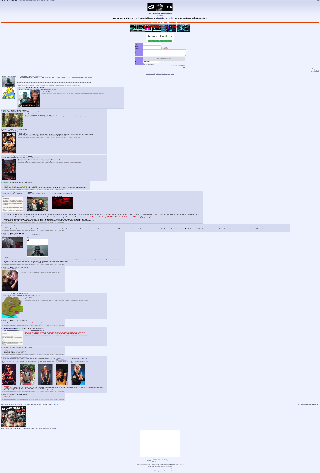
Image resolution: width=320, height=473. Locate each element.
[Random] (178, 22)
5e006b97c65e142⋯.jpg (30, 358)
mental (43, 0)
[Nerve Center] (171, 22)
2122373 (26, 267)
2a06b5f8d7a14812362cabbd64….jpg (43, 236)
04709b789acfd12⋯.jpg (37, 193)
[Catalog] (165, 22)
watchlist (53, 0)
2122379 (25, 320)
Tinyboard (155, 459)
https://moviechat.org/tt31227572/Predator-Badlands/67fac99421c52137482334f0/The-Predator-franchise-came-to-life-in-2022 (55, 332)
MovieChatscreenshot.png (36, 330)
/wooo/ (160, 74)
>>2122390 (73, 77)
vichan (159, 459)
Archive (149, 64)
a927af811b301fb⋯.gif (12, 234)
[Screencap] (19, 404)
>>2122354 (63, 77)
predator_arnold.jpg (34, 111)
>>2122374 (68, 77)
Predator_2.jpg (33, 157)
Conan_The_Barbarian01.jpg (17, 361)
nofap (47, 0)
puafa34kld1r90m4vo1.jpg (35, 361)
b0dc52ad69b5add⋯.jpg (13, 358)
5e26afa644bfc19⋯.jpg (61, 360)
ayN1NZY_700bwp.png (35, 76)
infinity (162, 459)
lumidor (36, 0)
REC (167, 48)
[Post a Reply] (300, 404)
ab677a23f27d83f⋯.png (13, 295)
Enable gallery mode (315, 71)
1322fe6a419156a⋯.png (29, 89)
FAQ (184, 67)
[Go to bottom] (159, 22)
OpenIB (165, 459)
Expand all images (315, 68)
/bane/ (147, 74)
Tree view (317, 70)
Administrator (157, 466)
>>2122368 (30, 225)
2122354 (25, 129)
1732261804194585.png (33, 295)
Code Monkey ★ (162, 462)
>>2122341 (44, 91)
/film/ (150, 74)
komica (32, 0)
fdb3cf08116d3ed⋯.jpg (81, 358)
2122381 (25, 347)
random (23, 0)
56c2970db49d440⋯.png (13, 76)
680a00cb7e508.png (49, 89)
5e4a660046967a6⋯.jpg (49, 358)
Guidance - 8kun (151, 466)
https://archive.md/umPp (88, 217)
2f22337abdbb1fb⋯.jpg (37, 234)
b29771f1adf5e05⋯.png (13, 193)
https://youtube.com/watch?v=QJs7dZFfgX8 (31, 322)
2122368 (25, 233)
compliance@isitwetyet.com (165, 469)
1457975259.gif (14, 236)
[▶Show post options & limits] (178, 65)
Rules (169, 74)
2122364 (25, 192)
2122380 (38, 328)
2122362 (25, 182)
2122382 (25, 357)
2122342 (42, 88)
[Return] (153, 22)
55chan (28, 0)
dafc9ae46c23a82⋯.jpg (12, 131)
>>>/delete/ (172, 470)
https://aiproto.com (163, 18)
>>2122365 (30, 192)
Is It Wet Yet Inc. (160, 471)
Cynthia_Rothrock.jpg (84, 361)
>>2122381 (42, 328)
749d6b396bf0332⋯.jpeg (13, 268)
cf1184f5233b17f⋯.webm (63, 193)
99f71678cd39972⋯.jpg (12, 111)
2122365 (25, 225)
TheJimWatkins (169, 466)
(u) (42, 76)
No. (50, 77)
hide (5, 76)
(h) (41, 76)
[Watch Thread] (80, 77)
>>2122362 (30, 156)
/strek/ (153, 74)
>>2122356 (6, 185)
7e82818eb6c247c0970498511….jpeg (39, 268)
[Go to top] (7, 404)
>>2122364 (30, 182)
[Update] (38, 404)
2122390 (25, 394)
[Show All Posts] (88, 77)
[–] (17, 77)
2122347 (25, 110)
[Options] (318, 0)
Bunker (172, 74)
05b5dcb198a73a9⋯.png (13, 330)
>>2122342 (58, 77)
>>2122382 (30, 347)
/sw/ (157, 74)
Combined (164, 74)
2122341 (53, 77)
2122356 (25, 156)
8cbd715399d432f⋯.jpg (12, 157)
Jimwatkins (163, 466)
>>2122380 (6, 350)
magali (40, 0)
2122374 (26, 293)
